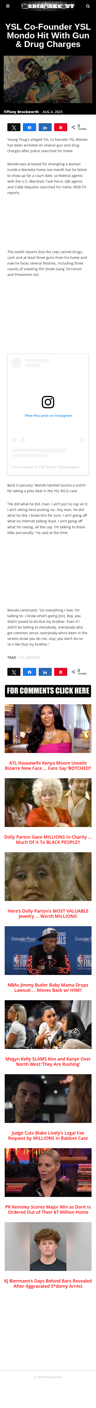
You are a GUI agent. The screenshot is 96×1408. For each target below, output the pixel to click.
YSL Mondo (29, 657)
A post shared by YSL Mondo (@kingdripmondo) (49, 467)
